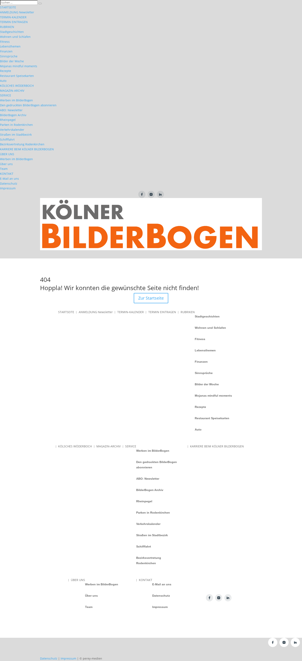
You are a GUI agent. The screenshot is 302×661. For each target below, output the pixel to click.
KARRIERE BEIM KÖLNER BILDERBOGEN (27, 149)
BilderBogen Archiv (13, 115)
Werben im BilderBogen (16, 100)
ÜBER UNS (7, 154)
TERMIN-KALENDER (13, 17)
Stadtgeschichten (12, 32)
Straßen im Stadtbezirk (16, 135)
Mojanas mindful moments (18, 66)
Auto (3, 81)
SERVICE (5, 95)
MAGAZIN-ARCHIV (12, 91)
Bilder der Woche (12, 61)
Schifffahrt (7, 139)
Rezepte (5, 71)
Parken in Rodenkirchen (16, 125)
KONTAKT (6, 174)
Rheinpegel (8, 120)
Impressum (8, 188)
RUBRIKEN (7, 27)
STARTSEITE (8, 7)
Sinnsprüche (8, 56)
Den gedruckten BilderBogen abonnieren (28, 105)
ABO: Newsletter (11, 110)
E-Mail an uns (9, 179)
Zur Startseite (151, 298)
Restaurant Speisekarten (17, 76)
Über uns (6, 164)
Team (4, 169)
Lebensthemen (10, 46)
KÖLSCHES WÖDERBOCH (17, 86)
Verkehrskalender (12, 130)
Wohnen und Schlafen (15, 37)
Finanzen (6, 51)
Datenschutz (8, 183)
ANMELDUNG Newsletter (17, 12)
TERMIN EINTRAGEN (14, 22)
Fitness (5, 42)
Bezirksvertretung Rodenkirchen (22, 144)
